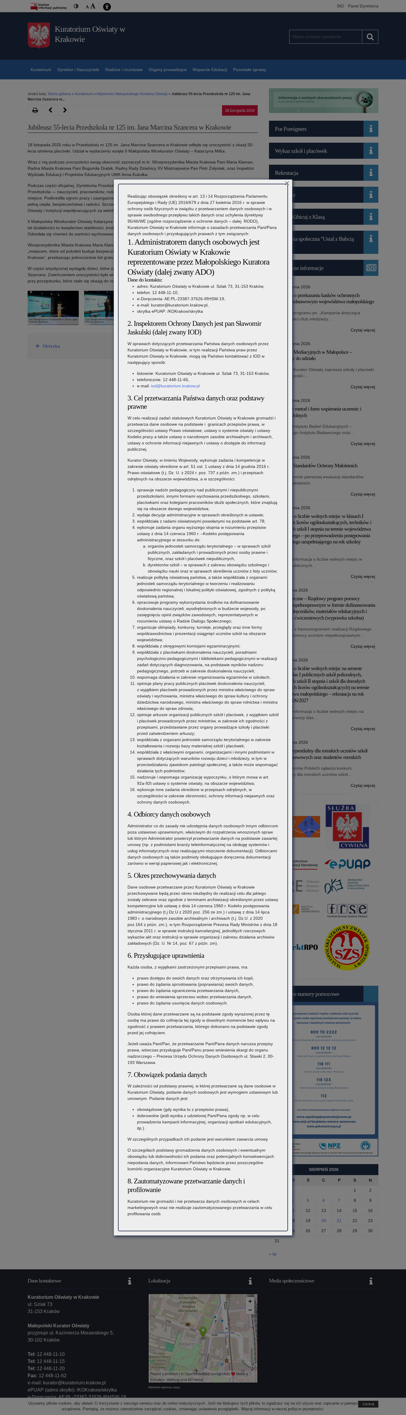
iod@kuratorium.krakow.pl (175, 385)
